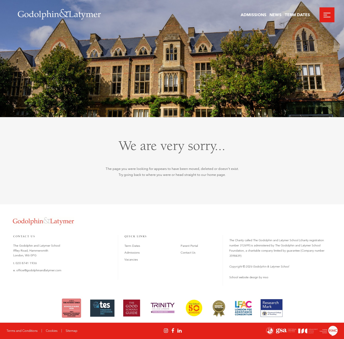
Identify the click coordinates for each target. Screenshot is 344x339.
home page (216, 175)
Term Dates (297, 14)
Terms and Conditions (22, 331)
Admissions (253, 14)
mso (265, 277)
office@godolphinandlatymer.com (38, 270)
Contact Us (188, 252)
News (275, 14)
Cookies (52, 331)
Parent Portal (189, 246)
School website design (243, 277)
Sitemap (71, 331)
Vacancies (131, 259)
